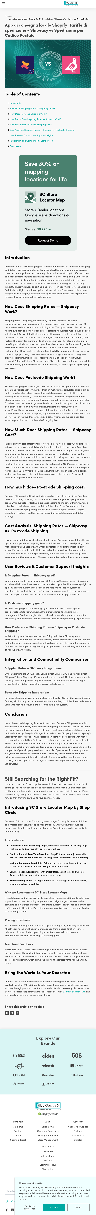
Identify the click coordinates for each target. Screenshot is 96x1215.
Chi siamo (18, 1126)
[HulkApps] (71, 2)
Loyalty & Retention (48, 1135)
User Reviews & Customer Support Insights (31, 135)
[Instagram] (12, 1210)
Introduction (16, 103)
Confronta (9, 16)
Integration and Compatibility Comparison (31, 140)
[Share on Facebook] (7, 1013)
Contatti (18, 1135)
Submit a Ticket (18, 1139)
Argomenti (48, 1151)
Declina (78, 1207)
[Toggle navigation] (3, 3)
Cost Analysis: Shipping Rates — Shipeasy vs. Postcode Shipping (42, 129)
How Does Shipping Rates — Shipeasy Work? (32, 108)
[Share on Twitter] (12, 1013)
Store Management (48, 1139)
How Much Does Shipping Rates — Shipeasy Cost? (35, 119)
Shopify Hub (48, 1169)
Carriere (18, 1131)
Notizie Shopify (48, 1155)
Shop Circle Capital (78, 1126)
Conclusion (15, 146)
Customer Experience (48, 1131)
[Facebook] (7, 1210)
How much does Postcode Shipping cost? (31, 124)
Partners (78, 1131)
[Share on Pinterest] (17, 1013)
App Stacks (78, 1135)
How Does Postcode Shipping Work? (28, 113)
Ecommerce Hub (48, 1164)
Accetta (54, 1207)
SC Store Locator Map (74, 991)
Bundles (78, 1139)
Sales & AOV (48, 1126)
